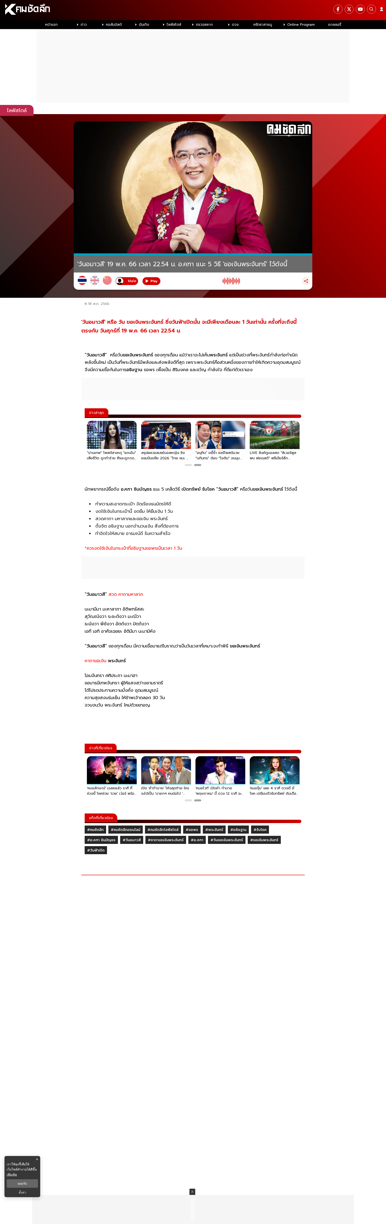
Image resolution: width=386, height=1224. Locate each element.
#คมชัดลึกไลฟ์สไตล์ (162, 829)
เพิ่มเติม (12, 1174)
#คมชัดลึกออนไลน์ (125, 829)
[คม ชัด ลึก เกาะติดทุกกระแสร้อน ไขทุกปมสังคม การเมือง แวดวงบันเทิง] (193, 10)
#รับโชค (260, 829)
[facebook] (338, 9)
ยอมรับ (22, 1183)
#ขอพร (192, 829)
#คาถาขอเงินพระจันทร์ (166, 840)
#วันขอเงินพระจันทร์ (226, 840)
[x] (349, 9)
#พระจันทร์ (214, 829)
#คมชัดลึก (95, 829)
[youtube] (360, 9)
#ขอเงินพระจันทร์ (264, 840)
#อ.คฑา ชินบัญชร (101, 840)
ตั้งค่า (22, 1192)
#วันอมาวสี (132, 840)
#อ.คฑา (197, 840)
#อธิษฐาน (238, 829)
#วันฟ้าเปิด (96, 850)
